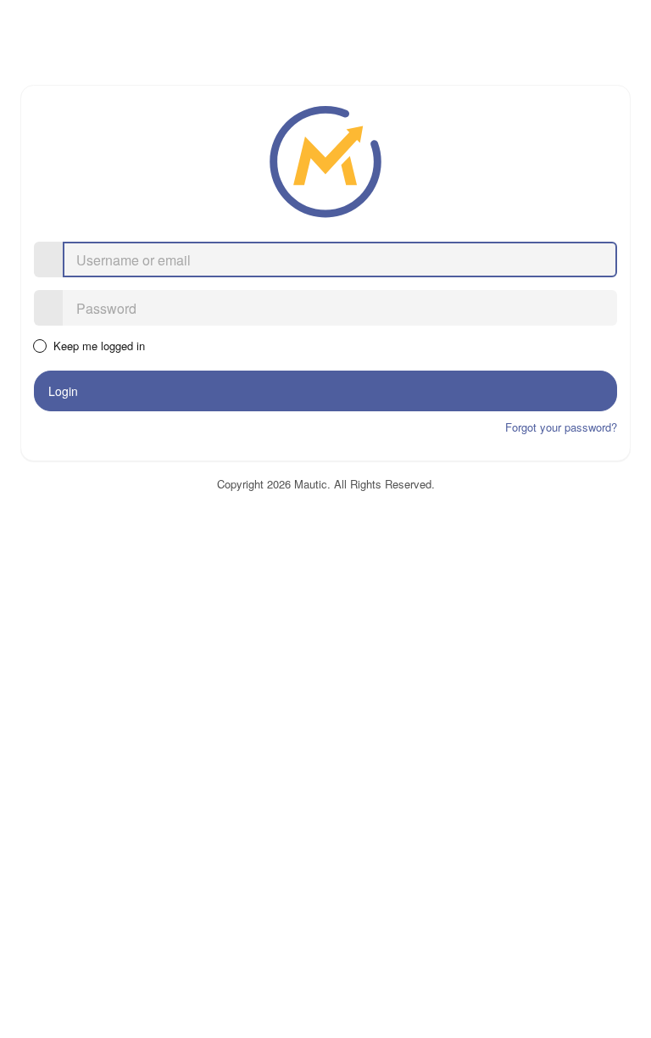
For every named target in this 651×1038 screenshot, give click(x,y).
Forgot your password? (561, 427)
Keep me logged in (98, 346)
